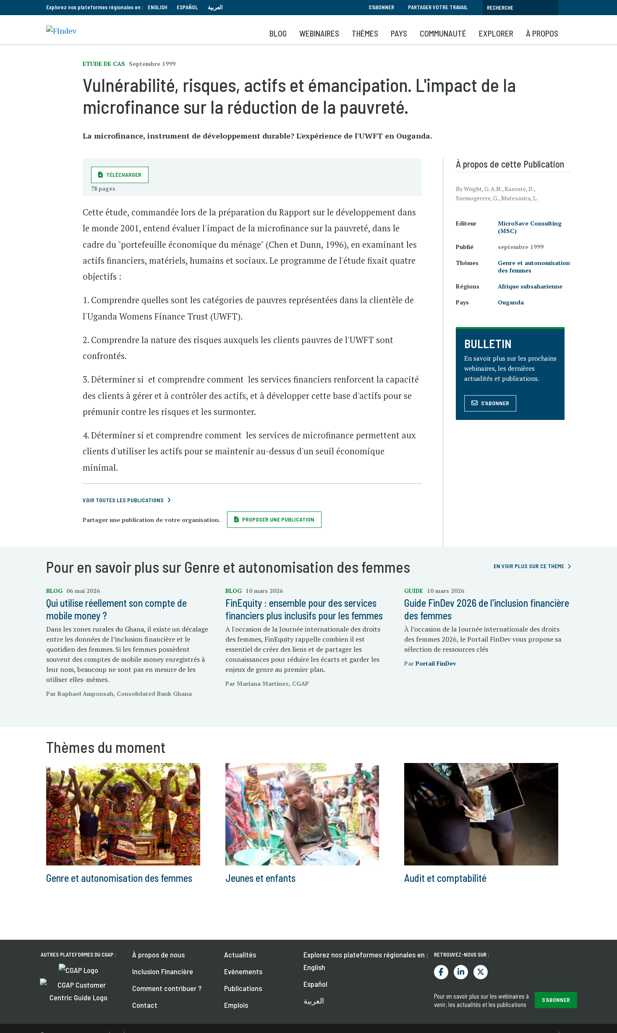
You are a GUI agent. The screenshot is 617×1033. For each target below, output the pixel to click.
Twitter (480, 972)
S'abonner (381, 7)
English (157, 7)
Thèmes (365, 33)
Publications (243, 988)
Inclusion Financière (162, 971)
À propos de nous (158, 954)
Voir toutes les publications (123, 499)
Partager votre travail (438, 7)
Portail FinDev (436, 663)
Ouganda (511, 302)
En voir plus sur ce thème (529, 565)
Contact (144, 1004)
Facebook (441, 972)
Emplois (236, 1004)
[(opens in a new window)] (78, 969)
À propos (542, 33)
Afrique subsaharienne (530, 286)
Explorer (496, 33)
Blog (278, 33)
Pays (399, 33)
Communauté (443, 33)
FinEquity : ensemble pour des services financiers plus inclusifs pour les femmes (304, 609)
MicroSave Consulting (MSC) (530, 227)
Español (187, 7)
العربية (215, 7)
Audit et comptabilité (445, 878)
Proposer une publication (278, 519)
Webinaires (319, 33)
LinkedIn (461, 972)
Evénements (243, 971)
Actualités (240, 954)
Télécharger (123, 174)
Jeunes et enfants (260, 878)
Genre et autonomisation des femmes (534, 266)
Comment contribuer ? (166, 988)
